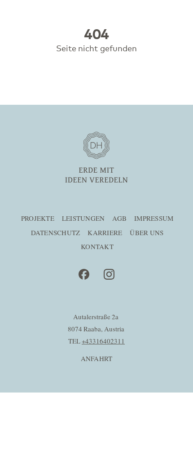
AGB (119, 219)
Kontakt (97, 247)
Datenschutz (55, 233)
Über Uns (146, 233)
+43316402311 (103, 341)
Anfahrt (97, 359)
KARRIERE (105, 233)
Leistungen (83, 219)
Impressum (153, 219)
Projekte (37, 219)
